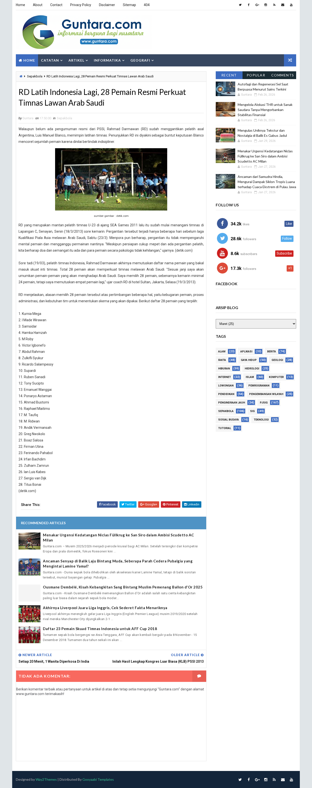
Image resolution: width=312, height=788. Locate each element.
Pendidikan (226, 394)
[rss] (274, 5)
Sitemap (129, 5)
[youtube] (291, 5)
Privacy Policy (80, 5)
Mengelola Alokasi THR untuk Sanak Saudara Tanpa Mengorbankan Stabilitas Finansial (265, 109)
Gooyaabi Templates (98, 779)
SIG (252, 411)
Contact (56, 5)
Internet (224, 377)
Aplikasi (246, 351)
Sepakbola (34, 76)
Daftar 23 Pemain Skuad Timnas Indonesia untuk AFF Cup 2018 (100, 628)
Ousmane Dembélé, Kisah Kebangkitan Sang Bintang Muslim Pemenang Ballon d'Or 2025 (123, 587)
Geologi (277, 360)
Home (20, 5)
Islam (250, 377)
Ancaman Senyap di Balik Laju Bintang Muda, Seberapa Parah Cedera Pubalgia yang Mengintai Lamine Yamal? (118, 563)
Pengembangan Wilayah (266, 394)
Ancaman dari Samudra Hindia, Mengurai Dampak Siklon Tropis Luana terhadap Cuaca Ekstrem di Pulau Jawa (267, 181)
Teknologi (261, 419)
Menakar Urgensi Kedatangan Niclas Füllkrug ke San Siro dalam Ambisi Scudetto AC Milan (118, 537)
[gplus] (257, 5)
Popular (256, 75)
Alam (221, 351)
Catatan (50, 60)
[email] (282, 5)
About (37, 5)
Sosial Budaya (228, 419)
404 (147, 5)
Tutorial (224, 428)
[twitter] (240, 5)
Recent (229, 75)
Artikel (76, 60)
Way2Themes (46, 779)
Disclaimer (107, 5)
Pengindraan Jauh (231, 402)
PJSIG (264, 402)
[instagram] (265, 5)
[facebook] (248, 5)
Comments (282, 75)
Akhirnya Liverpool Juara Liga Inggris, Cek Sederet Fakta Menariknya (105, 607)
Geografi (140, 60)
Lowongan (226, 385)
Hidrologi (252, 368)
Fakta (222, 360)
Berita (271, 351)
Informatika (107, 60)
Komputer (276, 377)
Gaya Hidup (249, 360)
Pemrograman (258, 385)
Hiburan (224, 368)
